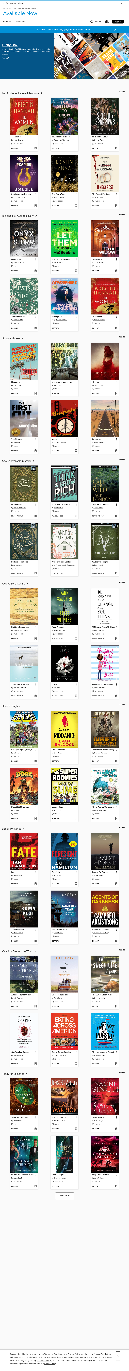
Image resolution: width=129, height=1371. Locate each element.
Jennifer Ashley (59, 1121)
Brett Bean (17, 810)
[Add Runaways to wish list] (116, 451)
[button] (95, 22)
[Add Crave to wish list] (75, 696)
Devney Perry (99, 140)
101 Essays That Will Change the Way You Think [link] (103, 627)
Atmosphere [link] (57, 317)
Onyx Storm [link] (16, 259)
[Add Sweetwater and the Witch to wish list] (35, 1186)
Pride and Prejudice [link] (19, 562)
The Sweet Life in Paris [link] (102, 995)
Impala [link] (54, 439)
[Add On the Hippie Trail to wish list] (75, 1006)
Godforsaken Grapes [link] (20, 1052)
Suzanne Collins (19, 197)
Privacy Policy (74, 1354)
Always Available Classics (17, 461)
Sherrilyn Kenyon (60, 1178)
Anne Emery (98, 875)
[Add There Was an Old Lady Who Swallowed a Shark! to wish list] (116, 818)
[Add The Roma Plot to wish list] (35, 941)
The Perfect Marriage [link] (101, 194)
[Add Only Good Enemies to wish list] (116, 1186)
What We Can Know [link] (19, 1117)
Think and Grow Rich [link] (61, 504)
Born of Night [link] (57, 1175)
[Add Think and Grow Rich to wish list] (75, 516)
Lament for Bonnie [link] (100, 872)
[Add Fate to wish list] (35, 884)
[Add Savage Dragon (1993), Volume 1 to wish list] (35, 761)
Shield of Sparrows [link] (100, 137)
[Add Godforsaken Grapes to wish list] (35, 1063)
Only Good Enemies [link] (100, 1175)
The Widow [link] (97, 259)
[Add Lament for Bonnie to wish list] (116, 884)
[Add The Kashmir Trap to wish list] (75, 941)
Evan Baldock (58, 753)
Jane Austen (17, 565)
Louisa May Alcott (19, 508)
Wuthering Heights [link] (100, 562)
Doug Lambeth (99, 443)
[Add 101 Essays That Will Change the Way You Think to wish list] (116, 638)
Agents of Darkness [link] (100, 930)
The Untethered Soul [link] (20, 684)
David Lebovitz (99, 998)
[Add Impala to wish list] (75, 451)
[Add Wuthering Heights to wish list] (116, 573)
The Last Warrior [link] (59, 1117)
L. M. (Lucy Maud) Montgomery (64, 565)
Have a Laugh (10, 706)
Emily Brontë (98, 565)
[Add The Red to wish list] (116, 393)
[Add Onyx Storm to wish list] (35, 271)
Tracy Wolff (57, 688)
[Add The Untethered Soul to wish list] (35, 696)
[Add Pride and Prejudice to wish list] (35, 573)
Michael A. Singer (19, 688)
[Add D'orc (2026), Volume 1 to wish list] (35, 818)
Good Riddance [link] (58, 750)
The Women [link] (16, 137)
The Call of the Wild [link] (100, 504)
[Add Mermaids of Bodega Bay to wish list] (75, 393)
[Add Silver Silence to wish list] (116, 1129)
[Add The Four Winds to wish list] (75, 205)
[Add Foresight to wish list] (75, 884)
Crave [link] (54, 684)
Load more (64, 1196)
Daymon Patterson (60, 1055)
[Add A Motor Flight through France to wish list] (35, 1006)
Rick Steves (58, 998)
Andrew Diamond (60, 443)
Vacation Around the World (18, 951)
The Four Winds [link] (58, 194)
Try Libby (41, 29)
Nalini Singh (98, 1121)
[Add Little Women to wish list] (35, 516)
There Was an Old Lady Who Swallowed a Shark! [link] (103, 807)
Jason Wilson (18, 1055)
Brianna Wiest (99, 630)
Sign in (118, 21)
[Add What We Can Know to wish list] (35, 1129)
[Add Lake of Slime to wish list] (75, 818)
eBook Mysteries (12, 828)
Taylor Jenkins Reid (60, 320)
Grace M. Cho (18, 320)
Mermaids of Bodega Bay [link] (62, 382)
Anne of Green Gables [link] (61, 562)
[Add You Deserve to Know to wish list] (75, 148)
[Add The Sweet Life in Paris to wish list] (116, 1006)
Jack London (98, 508)
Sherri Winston (99, 688)
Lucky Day (10, 45)
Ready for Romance (13, 1074)
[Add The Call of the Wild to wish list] (116, 516)
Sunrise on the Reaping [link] (21, 194)
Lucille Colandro (100, 810)
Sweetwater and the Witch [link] (22, 1175)
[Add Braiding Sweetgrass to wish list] (35, 638)
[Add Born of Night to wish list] (75, 1186)
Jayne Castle (18, 1178)
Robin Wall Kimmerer (20, 630)
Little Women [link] (17, 504)
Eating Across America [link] (61, 1052)
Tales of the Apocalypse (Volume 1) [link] (103, 750)
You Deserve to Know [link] (61, 137)
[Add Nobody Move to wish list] (35, 393)
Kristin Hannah (18, 140)
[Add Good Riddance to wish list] (75, 761)
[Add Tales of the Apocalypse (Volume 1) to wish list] (116, 761)
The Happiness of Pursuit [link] (103, 1052)
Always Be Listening (14, 583)
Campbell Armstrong (101, 933)
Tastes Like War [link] (18, 317)
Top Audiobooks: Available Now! (21, 93)
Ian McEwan (17, 1121)
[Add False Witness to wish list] (75, 638)
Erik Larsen (17, 753)
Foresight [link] (56, 872)
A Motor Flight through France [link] (22, 995)
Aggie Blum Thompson (62, 140)
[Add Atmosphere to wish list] (75, 328)
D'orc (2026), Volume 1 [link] (20, 807)
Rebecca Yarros (18, 263)
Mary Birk (57, 385)
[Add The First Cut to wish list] (35, 451)
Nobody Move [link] (17, 382)
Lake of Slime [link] (57, 807)
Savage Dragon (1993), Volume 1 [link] (22, 750)
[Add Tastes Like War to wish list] (35, 328)
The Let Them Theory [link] (61, 259)
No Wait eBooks (11, 338)
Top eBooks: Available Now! (18, 216)
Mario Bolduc (18, 933)
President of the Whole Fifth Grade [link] (103, 684)
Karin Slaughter (59, 630)
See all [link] (122, 92)
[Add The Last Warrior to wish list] (75, 1129)
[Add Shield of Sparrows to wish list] (116, 148)
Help (121, 3)
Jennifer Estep (99, 1178)
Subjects (7, 21)
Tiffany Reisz (98, 385)
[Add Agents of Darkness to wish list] (116, 941)
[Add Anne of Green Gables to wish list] (75, 573)
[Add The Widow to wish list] (116, 271)
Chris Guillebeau (100, 1055)
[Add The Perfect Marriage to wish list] (116, 205)
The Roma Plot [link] (17, 930)
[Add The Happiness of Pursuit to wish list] (116, 1063)
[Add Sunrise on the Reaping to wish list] (35, 205)
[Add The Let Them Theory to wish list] (75, 271)
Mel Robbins (58, 263)
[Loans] (107, 22)
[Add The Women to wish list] (35, 148)
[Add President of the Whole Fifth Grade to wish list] (116, 696)
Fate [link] (13, 872)
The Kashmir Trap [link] (59, 930)
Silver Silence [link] (98, 1117)
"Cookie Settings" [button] (44, 1360)
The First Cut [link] (16, 439)
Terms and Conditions (53, 1354)
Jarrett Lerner (58, 810)
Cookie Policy (50, 1363)
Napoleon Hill (58, 508)
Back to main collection (14, 3)
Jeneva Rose (98, 197)
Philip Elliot (17, 385)
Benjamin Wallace (100, 753)
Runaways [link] (96, 439)
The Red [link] (95, 382)
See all (5, 58)
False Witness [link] (57, 627)
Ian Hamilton (17, 875)
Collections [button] (20, 21)
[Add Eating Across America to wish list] (75, 1063)
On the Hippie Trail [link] (60, 995)
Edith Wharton (18, 998)
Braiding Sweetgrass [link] (20, 627)
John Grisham (99, 263)
